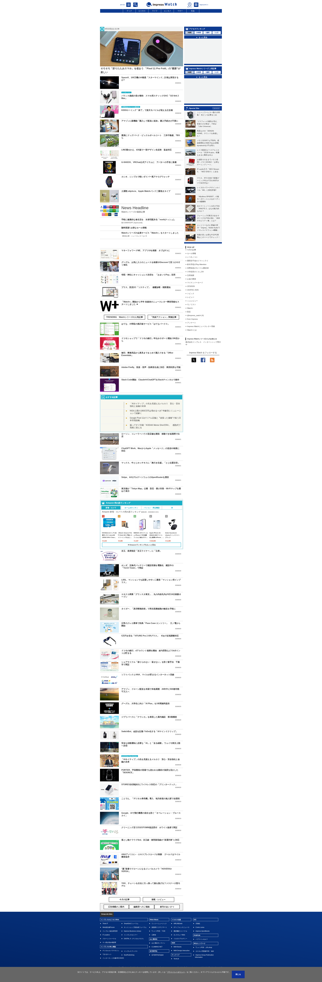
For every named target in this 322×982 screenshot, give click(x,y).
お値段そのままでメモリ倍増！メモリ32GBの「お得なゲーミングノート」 (208, 173)
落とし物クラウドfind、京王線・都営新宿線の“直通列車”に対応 (150, 849)
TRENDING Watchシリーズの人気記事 (124, 326)
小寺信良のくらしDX (195, 283)
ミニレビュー (192, 312)
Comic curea (200, 937)
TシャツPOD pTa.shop (204, 957)
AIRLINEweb (178, 933)
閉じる (238, 974)
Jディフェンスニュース (181, 937)
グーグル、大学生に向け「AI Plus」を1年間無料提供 (145, 713)
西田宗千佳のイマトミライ (197, 272)
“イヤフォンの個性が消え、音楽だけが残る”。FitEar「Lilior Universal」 (208, 135)
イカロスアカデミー (180, 948)
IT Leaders (106, 944)
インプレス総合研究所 (110, 940)
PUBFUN (197, 945)
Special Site (194, 120)
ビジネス (142, 11)
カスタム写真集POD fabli (205, 960)
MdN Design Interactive (182, 960)
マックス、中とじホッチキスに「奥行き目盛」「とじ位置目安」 (150, 472)
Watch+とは (192, 342)
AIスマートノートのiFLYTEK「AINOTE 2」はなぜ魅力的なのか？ (208, 220)
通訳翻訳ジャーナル (180, 940)
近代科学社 (153, 960)
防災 (189, 323)
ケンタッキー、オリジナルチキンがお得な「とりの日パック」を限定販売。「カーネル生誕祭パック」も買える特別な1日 (204, 95)
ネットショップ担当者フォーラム (135, 937)
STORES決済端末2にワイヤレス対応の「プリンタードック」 (149, 794)
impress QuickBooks (203, 940)
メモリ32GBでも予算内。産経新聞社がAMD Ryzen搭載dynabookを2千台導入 (208, 154)
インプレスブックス (130, 960)
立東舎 (154, 944)
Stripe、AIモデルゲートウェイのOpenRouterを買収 (145, 486)
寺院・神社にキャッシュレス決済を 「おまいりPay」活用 (148, 284)
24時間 (198, 32)
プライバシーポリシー (176, 972)
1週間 (207, 32)
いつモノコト (192, 269)
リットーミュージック (159, 933)
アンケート (191, 334)
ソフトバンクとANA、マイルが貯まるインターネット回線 (147, 684)
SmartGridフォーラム (131, 933)
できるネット (107, 964)
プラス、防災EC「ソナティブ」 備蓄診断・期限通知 (146, 296)
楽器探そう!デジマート (159, 937)
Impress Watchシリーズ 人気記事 (202, 71)
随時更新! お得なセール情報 (134, 236)
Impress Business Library (132, 940)
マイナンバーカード (195, 294)
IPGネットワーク (199, 953)
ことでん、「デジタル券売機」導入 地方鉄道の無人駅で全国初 (150, 808)
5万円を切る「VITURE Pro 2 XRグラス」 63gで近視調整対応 (150, 645)
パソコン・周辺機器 (152, 517)
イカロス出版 (176, 929)
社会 (193, 11)
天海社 (198, 933)
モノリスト (191, 316)
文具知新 (190, 287)
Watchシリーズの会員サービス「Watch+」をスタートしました (150, 245)
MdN (173, 952)
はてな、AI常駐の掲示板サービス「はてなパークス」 (145, 333)
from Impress (192, 331)
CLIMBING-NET (157, 956)
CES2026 (191, 298)
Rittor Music (154, 929)
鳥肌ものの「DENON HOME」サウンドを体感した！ (207, 144)
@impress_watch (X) (195, 327)
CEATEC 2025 (193, 301)
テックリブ (175, 964)
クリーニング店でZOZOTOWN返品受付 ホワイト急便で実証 (149, 837)
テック (129, 11)
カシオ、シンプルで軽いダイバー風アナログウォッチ (145, 177)
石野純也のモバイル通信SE (198, 280)
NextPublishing (129, 964)
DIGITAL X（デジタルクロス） (134, 948)
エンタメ (167, 11)
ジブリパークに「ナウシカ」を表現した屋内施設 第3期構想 (149, 726)
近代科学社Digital (158, 964)
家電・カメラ (111, 517)
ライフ (154, 11)
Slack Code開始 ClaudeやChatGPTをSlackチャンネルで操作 (150, 389)
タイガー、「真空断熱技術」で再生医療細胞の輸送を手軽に (148, 618)
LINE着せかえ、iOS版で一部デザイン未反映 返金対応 (146, 150)
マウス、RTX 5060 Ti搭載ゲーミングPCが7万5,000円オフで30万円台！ (208, 192)
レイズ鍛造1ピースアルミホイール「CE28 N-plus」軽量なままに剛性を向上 (208, 164)
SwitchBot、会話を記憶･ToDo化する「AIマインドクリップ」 (149, 741)
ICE (195, 929)
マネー (180, 11)
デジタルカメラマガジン (111, 960)
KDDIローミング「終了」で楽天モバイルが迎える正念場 (147, 110)
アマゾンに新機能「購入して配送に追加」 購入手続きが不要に (149, 121)
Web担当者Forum (109, 937)
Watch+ (190, 320)
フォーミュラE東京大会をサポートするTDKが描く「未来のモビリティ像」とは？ (208, 229)
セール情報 (191, 265)
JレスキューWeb (179, 944)
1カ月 (216, 32)
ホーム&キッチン (131, 517)
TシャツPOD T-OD (158, 940)
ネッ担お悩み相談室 (109, 952)
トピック (190, 305)
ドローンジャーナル (109, 948)
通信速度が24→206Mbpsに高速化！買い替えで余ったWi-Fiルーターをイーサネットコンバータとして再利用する (205, 108)
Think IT (105, 933)
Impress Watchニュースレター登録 (201, 338)
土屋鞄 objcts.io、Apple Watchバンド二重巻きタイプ (145, 191)
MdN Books (178, 956)
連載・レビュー (158, 909)
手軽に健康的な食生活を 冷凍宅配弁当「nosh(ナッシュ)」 (148, 219)
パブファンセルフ (202, 948)
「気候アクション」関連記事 (163, 326)
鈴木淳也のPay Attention (196, 276)
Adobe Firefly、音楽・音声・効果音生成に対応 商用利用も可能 (150, 376)
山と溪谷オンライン (158, 952)
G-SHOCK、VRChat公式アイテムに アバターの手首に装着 (149, 162)
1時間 (189, 32)
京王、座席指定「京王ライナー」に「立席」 (141, 560)
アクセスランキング (197, 29)
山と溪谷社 (153, 948)
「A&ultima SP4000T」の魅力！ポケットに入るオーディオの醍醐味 (208, 210)
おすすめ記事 (112, 406)
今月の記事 (191, 261)
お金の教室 (191, 290)
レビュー (190, 309)
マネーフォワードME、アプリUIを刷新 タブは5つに (145, 260)
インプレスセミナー (130, 944)
